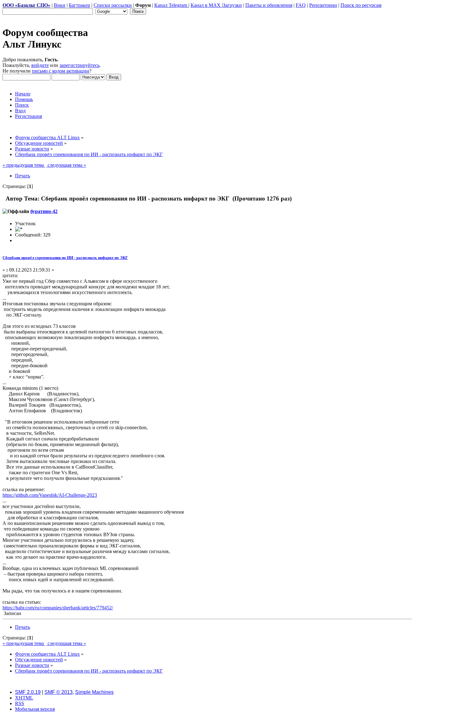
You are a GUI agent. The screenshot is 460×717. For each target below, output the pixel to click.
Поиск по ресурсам (360, 5)
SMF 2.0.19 (28, 692)
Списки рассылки (113, 5)
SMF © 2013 (58, 692)
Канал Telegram (171, 5)
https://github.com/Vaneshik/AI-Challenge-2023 (50, 495)
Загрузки (232, 5)
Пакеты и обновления (268, 5)
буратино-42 (44, 211)
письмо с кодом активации (60, 71)
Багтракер (79, 5)
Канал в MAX (206, 5)
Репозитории (323, 5)
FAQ (301, 5)
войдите (40, 65)
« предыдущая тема (24, 165)
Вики (59, 5)
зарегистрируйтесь (79, 65)
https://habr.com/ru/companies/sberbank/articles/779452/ (58, 607)
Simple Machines (94, 692)
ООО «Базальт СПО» (26, 5)
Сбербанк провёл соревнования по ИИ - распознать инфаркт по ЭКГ (65, 257)
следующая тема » (66, 165)
